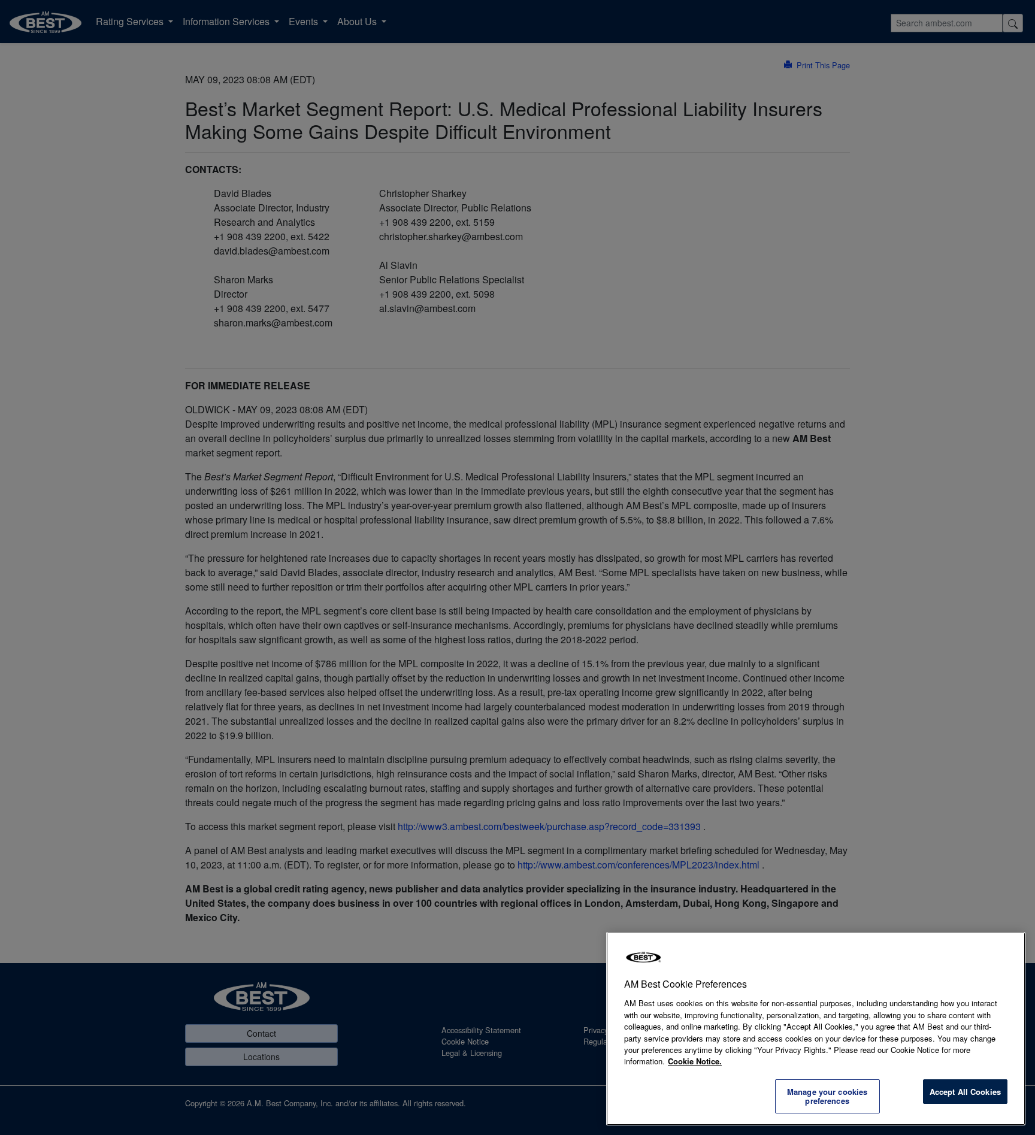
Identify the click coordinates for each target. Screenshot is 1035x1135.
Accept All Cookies (965, 1091)
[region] (815, 1028)
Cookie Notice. (695, 1061)
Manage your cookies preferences (827, 1096)
